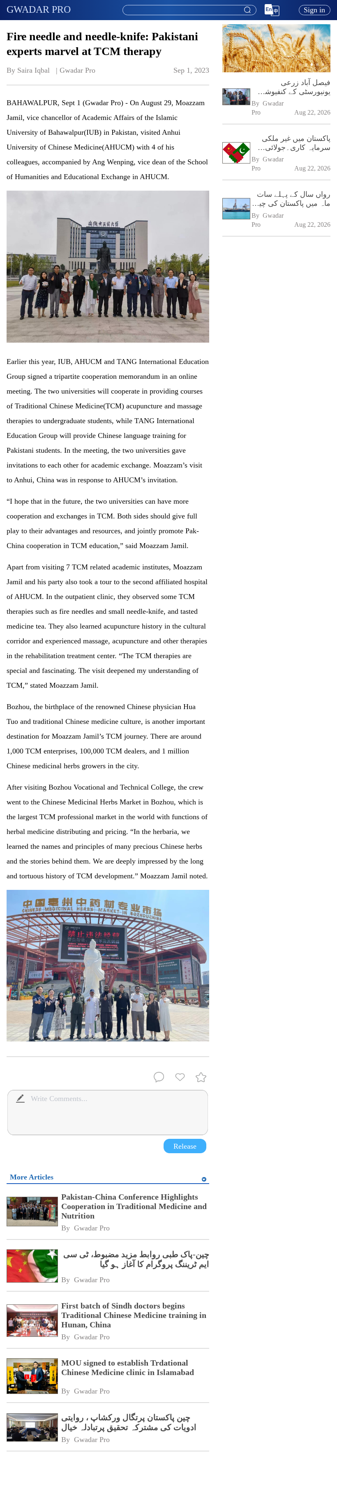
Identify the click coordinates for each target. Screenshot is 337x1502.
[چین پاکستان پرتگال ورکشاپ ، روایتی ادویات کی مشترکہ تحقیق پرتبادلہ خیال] (32, 1428)
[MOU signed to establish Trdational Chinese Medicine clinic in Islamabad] (32, 1376)
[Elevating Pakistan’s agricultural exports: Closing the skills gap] (276, 71)
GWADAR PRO (39, 9)
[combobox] (189, 10)
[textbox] (189, 10)
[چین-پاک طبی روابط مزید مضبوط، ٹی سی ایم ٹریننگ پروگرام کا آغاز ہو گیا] (32, 1266)
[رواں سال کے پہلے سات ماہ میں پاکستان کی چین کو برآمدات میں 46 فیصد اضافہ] (235, 209)
